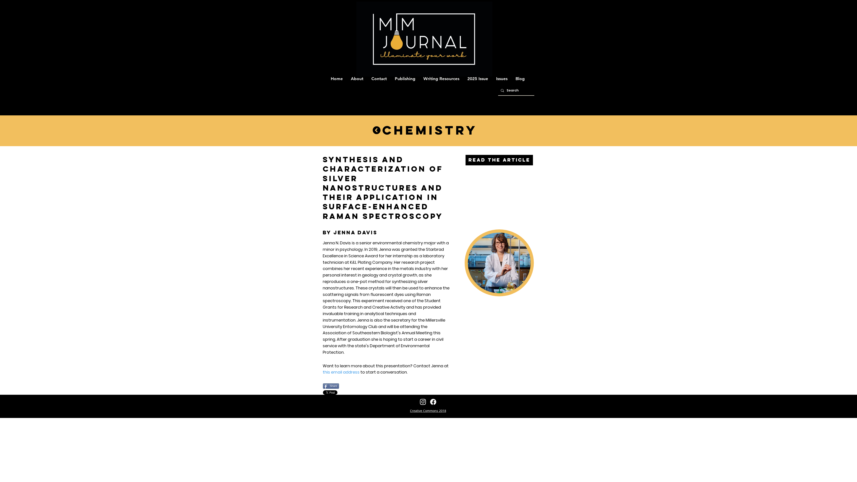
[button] (357, 76)
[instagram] (423, 402)
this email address (341, 372)
